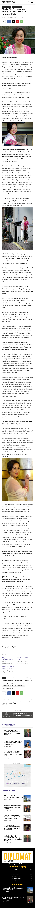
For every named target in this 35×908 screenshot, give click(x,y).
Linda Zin (29, 683)
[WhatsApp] (21, 21)
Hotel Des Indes (28, 680)
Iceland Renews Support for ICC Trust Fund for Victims (12, 807)
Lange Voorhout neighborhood (18, 683)
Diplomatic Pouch (6, 7)
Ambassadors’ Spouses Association (15, 678)
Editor (5, 17)
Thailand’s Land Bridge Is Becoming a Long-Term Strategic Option (13, 742)
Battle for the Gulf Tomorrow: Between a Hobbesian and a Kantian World (13, 732)
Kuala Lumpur (6, 683)
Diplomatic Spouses (17, 7)
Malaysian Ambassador (8, 685)
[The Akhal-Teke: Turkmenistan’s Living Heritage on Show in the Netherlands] (27, 827)
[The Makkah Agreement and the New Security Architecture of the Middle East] (27, 754)
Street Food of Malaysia (8, 688)
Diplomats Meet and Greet (26, 702)
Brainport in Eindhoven (8, 680)
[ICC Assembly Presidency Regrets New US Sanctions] (27, 798)
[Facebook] (9, 21)
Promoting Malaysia (19, 685)
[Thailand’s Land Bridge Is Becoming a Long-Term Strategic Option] (27, 744)
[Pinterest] (17, 21)
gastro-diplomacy (19, 680)
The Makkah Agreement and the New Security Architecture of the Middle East (13, 754)
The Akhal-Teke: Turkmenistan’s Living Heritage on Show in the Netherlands (12, 827)
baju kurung (28, 678)
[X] (13, 21)
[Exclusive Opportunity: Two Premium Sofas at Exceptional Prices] (27, 818)
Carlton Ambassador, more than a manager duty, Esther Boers (9, 703)
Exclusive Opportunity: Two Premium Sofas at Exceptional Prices (12, 817)
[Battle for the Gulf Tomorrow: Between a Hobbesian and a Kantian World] (27, 733)
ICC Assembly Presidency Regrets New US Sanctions (13, 796)
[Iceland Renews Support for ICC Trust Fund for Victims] (27, 808)
